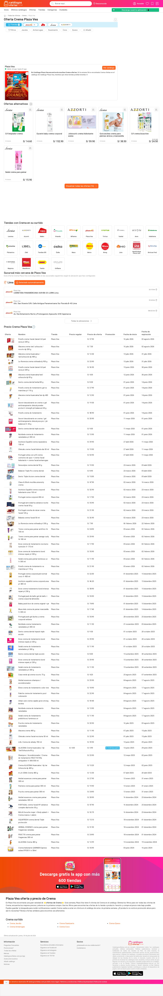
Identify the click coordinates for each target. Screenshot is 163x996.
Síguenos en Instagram (48, 950)
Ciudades (63, 10)
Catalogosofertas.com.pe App (14, 956)
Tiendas (41, 10)
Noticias (7, 964)
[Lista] (157, 4)
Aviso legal (55, 982)
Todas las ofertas (14, 15)
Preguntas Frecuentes (11, 945)
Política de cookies (100, 982)
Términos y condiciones (68, 982)
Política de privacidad (85, 982)
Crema (24, 15)
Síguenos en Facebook (48, 948)
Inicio (6, 10)
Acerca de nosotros (11, 959)
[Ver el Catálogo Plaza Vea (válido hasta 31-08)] (16, 85)
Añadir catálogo (9, 961)
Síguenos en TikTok (47, 956)
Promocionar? (9, 948)
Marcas (6, 953)
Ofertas (32, 10)
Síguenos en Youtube (47, 953)
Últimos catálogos (19, 10)
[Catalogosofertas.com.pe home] (13, 4)
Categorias (52, 10)
